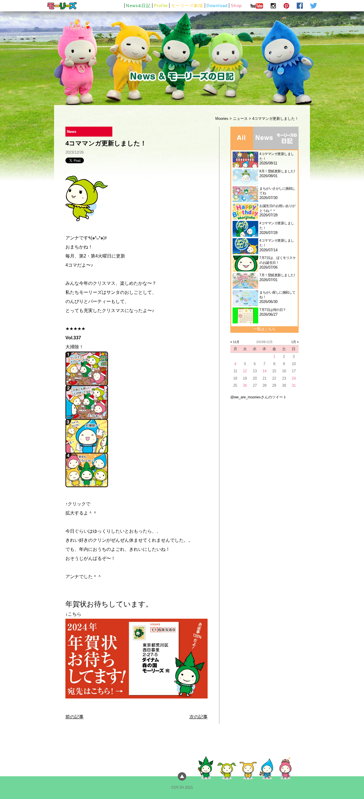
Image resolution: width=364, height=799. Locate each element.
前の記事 (74, 716)
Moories (221, 118)
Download (217, 5)
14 (264, 371)
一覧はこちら (264, 329)
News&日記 (138, 5)
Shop (236, 5)
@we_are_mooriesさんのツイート (258, 397)
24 (294, 378)
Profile (161, 5)
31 (294, 385)
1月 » (295, 342)
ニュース (240, 118)
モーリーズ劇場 (187, 5)
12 (245, 371)
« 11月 (234, 342)
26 (245, 385)
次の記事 (198, 716)
